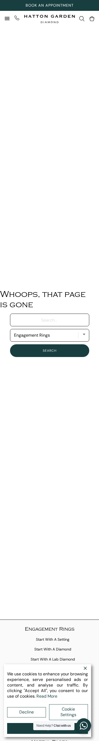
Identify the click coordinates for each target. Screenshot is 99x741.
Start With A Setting (52, 639)
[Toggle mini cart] (91, 18)
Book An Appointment (50, 5)
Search (49, 351)
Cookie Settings (68, 712)
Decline (26, 712)
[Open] (7, 18)
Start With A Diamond (52, 649)
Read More (46, 696)
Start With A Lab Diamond (53, 659)
